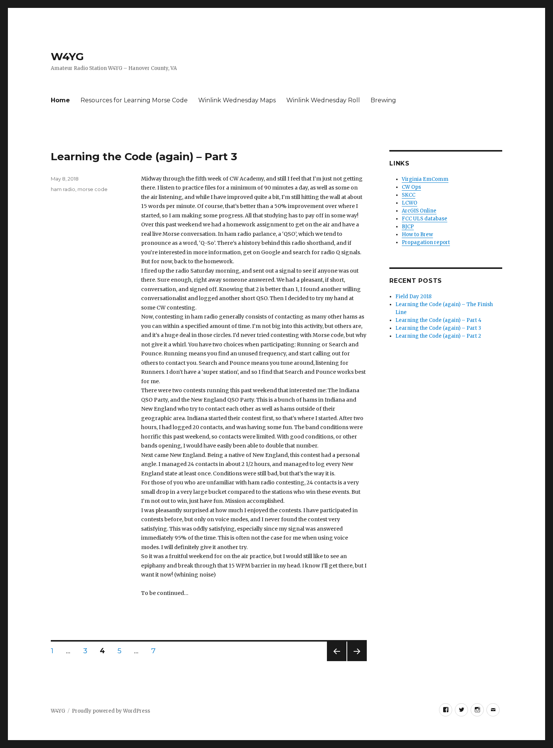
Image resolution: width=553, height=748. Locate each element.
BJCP (408, 226)
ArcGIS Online (419, 211)
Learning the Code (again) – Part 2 (438, 336)
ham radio (63, 189)
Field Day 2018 (413, 296)
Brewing (383, 100)
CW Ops (411, 187)
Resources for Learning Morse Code (134, 100)
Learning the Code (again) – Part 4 (438, 320)
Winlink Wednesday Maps (237, 100)
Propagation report (426, 242)
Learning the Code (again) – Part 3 (144, 156)
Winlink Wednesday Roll (323, 100)
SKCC (408, 195)
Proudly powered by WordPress (111, 711)
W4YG (67, 56)
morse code (92, 189)
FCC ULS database (424, 218)
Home (60, 100)
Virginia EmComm (425, 179)
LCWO (409, 203)
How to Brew (417, 234)
